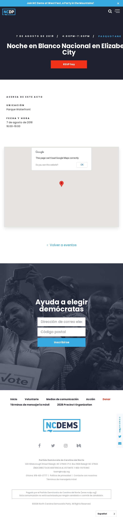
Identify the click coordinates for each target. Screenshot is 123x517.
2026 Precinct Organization (74, 404)
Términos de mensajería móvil (29, 404)
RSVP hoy (69, 64)
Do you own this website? (47, 165)
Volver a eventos (63, 245)
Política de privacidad (60, 475)
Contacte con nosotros (85, 475)
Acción (90, 399)
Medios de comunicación (62, 399)
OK (82, 164)
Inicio (13, 399)
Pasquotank (110, 36)
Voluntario (32, 399)
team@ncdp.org (61, 471)
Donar (107, 399)
